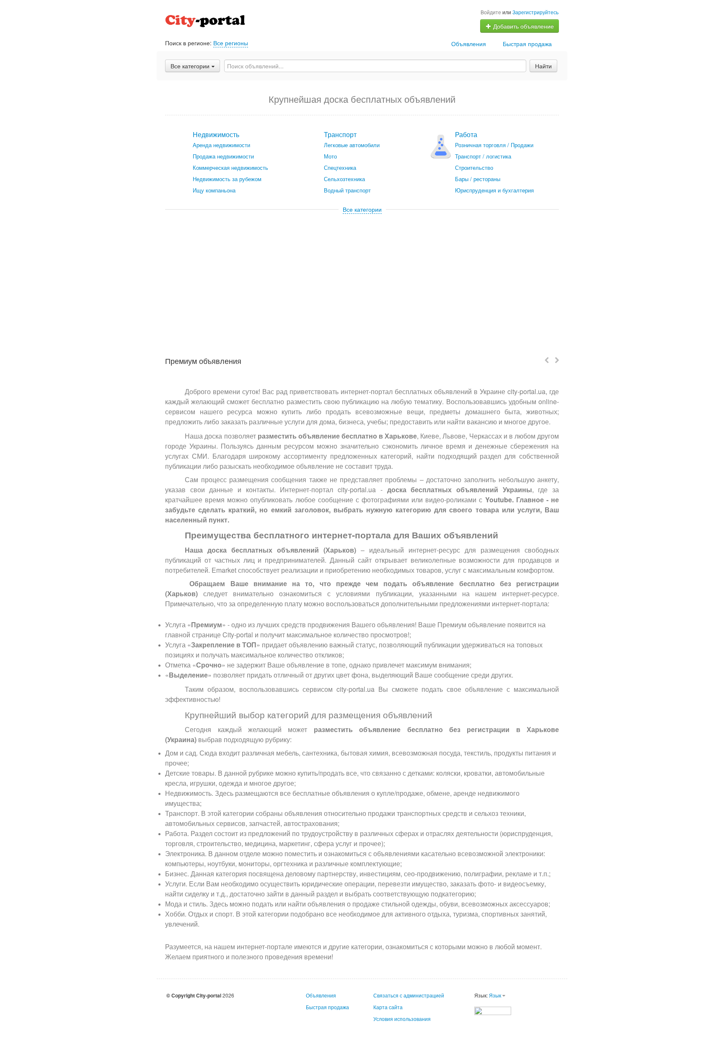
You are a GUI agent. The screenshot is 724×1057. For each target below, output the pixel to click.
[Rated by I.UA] (492, 1009)
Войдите (491, 12)
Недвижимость (216, 134)
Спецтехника (340, 167)
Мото (330, 156)
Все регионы (230, 43)
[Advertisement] (362, 276)
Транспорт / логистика (483, 156)
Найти (543, 66)
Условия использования (402, 1018)
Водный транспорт (347, 190)
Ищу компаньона (214, 190)
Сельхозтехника (344, 179)
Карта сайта (388, 1006)
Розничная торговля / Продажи (494, 145)
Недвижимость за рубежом (227, 179)
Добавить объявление (522, 26)
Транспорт (340, 134)
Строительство (474, 167)
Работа (466, 134)
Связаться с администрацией (408, 995)
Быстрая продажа (527, 43)
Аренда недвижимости (221, 145)
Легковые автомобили (352, 145)
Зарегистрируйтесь (535, 12)
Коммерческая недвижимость (230, 167)
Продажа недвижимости (223, 156)
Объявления (468, 43)
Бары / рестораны (477, 179)
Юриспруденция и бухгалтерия (494, 190)
